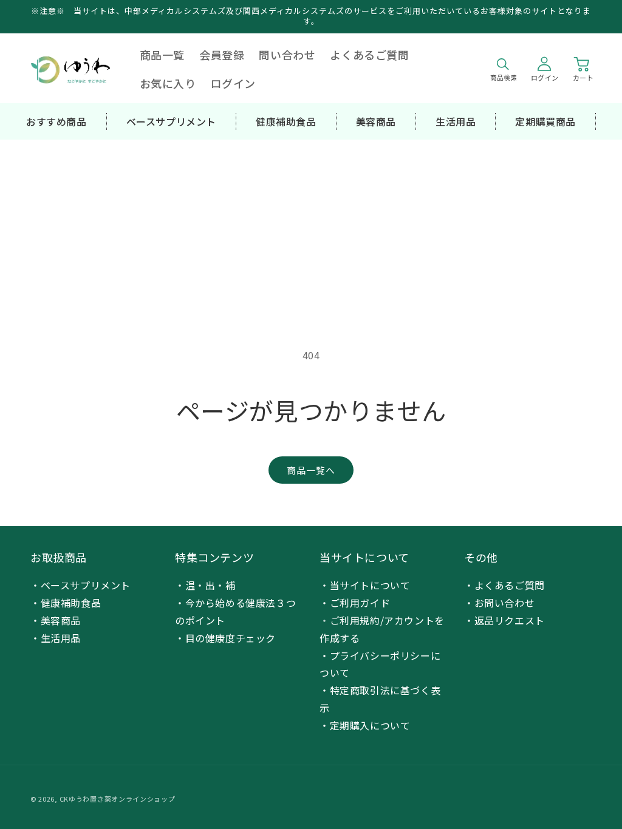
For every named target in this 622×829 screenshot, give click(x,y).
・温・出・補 (205, 585)
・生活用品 (55, 638)
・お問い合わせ (499, 602)
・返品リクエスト (504, 620)
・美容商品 (55, 620)
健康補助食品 (286, 121)
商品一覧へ (311, 470)
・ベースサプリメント (80, 585)
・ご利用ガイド (355, 602)
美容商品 (376, 121)
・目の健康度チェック (225, 638)
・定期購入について (365, 725)
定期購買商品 (545, 121)
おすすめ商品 (56, 121)
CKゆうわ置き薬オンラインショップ (118, 799)
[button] (503, 69)
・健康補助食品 (65, 602)
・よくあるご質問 (504, 585)
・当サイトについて (365, 585)
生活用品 (456, 121)
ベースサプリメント (171, 121)
